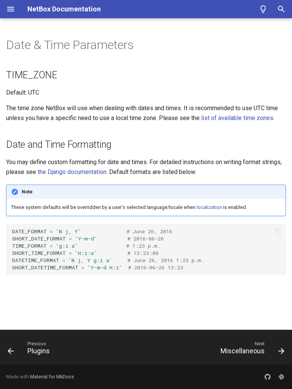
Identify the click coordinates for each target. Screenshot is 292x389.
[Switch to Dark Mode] (263, 9)
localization (209, 207)
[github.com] (268, 377)
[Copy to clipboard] (278, 231)
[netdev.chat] (281, 377)
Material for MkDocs (52, 377)
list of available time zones (237, 118)
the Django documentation (72, 172)
